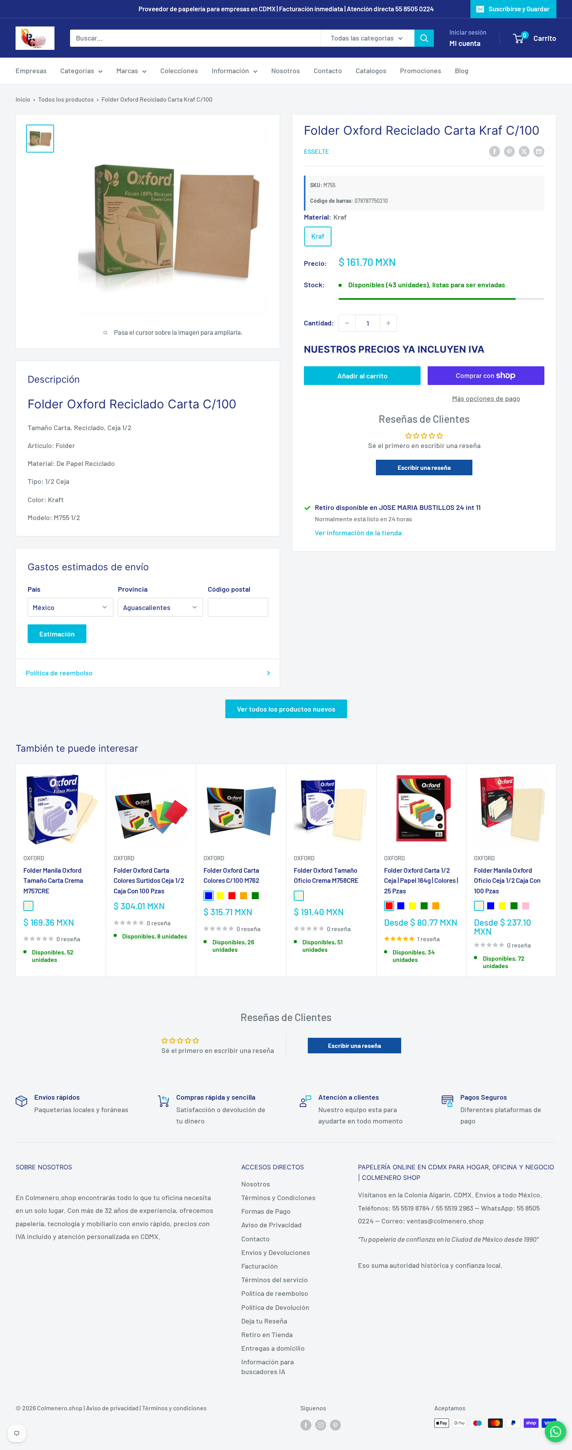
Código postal (229, 589)
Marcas (127, 70)
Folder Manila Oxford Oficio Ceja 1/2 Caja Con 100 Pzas (507, 880)
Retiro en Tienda (267, 1334)
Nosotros (285, 70)
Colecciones (179, 70)
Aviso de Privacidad (271, 1224)
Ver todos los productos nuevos (286, 709)
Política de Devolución (275, 1307)
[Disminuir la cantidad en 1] (347, 323)
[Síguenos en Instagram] (320, 1424)
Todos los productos (66, 99)
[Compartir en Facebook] (494, 150)
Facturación (259, 1266)
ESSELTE (316, 151)
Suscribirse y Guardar (519, 8)
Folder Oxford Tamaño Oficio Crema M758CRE (326, 875)
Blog (461, 70)
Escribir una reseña (424, 467)
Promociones (420, 70)
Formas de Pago (266, 1211)
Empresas (31, 70)
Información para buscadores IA (267, 1366)
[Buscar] (424, 37)
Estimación (57, 633)
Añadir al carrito (362, 375)
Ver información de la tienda (358, 532)
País (34, 589)
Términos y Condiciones (278, 1197)
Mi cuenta (465, 43)
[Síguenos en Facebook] (305, 1424)
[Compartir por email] (538, 150)
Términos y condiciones (174, 1407)
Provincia (132, 589)
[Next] (556, 870)
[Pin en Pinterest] (509, 150)
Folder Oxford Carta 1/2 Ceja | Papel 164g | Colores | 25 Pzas (421, 880)
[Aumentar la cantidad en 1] (388, 323)
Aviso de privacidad (112, 1407)
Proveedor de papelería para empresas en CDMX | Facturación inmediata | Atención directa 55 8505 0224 (286, 8)
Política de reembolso (59, 672)
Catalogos (371, 70)
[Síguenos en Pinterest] (335, 1424)
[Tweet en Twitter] (524, 150)
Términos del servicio (274, 1279)
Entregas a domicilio (273, 1348)
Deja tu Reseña (264, 1320)
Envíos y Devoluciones (275, 1252)
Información (230, 70)
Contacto (328, 70)
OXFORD (33, 857)
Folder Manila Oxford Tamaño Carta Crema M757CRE (53, 880)
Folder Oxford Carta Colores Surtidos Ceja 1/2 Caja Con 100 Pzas (149, 880)
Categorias (77, 70)
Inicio (23, 99)
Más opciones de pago (486, 398)
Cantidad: (319, 322)
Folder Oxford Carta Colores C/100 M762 (231, 875)
